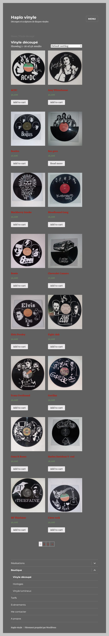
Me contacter (18, 611)
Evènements (18, 604)
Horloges (18, 584)
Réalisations (18, 563)
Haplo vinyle (23, 17)
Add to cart (19, 102)
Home (14, 36)
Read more (56, 163)
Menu (92, 19)
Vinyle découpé (22, 577)
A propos (16, 618)
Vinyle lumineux (22, 591)
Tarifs (14, 598)
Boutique (16, 570)
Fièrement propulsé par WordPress (40, 627)
